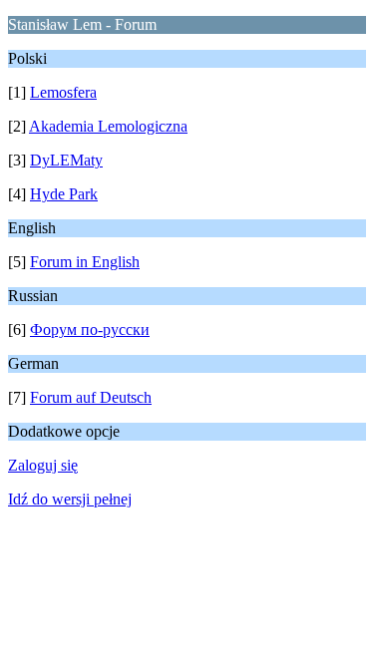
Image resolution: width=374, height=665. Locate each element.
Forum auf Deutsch (91, 397)
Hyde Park (64, 193)
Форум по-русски (90, 329)
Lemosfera (63, 92)
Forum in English (85, 261)
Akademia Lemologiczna (108, 126)
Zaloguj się (43, 465)
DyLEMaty (66, 160)
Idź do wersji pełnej (70, 499)
